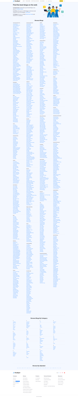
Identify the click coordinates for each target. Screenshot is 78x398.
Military (41, 332)
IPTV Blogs (14, 39)
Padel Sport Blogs (55, 261)
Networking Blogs (15, 34)
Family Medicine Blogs (56, 217)
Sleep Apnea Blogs (42, 85)
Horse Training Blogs (42, 104)
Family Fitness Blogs (29, 241)
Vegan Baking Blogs (29, 297)
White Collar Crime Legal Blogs (30, 102)
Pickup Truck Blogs (55, 128)
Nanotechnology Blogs (16, 52)
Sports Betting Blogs (56, 263)
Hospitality (27, 347)
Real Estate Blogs (42, 188)
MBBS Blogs (55, 216)
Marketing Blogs (15, 242)
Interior (27, 354)
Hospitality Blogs (28, 245)
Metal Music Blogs (15, 103)
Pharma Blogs (55, 223)
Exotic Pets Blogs (42, 101)
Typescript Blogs (42, 270)
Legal (40, 325)
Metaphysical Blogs (42, 141)
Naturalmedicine (42, 338)
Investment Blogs (15, 273)
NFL (40, 342)
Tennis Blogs (55, 255)
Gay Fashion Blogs (42, 34)
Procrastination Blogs (43, 83)
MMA (40, 333)
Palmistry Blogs (28, 221)
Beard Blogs (14, 199)
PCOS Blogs (54, 211)
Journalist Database (26, 384)
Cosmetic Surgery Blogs (16, 206)
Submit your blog (29, 14)
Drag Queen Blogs (42, 33)
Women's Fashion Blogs (16, 173)
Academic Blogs (28, 149)
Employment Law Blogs (29, 89)
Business (14, 339)
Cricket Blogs (55, 264)
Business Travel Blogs (29, 253)
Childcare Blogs (15, 145)
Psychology (41, 360)
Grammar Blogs (28, 141)
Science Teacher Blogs (29, 138)
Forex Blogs (14, 272)
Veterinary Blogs (42, 93)
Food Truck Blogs (28, 291)
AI (13, 323)
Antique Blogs (42, 120)
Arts (13, 325)
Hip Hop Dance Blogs (43, 248)
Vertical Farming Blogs (29, 38)
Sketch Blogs (41, 215)
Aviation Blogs (55, 139)
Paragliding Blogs (55, 269)
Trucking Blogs (55, 130)
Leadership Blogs (28, 174)
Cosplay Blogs (42, 246)
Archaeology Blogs (42, 119)
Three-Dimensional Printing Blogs (17, 46)
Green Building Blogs (56, 188)
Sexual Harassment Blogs (29, 100)
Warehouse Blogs (28, 184)
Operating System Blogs (16, 77)
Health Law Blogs (28, 99)
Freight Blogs (55, 131)
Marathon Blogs (55, 272)
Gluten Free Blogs (28, 285)
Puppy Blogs (41, 99)
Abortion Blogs (42, 200)
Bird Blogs (41, 95)
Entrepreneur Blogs (29, 176)
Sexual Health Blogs (56, 194)
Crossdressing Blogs (16, 162)
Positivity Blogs (42, 79)
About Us (14, 378)
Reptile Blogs (55, 181)
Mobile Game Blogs (55, 274)
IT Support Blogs (15, 55)
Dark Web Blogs (15, 42)
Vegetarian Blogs (28, 296)
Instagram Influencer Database (27, 389)
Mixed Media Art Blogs (43, 213)
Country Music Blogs (16, 109)
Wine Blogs (27, 306)
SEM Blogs (14, 264)
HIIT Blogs (27, 238)
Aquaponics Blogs (28, 52)
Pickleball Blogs (55, 256)
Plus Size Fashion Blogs (16, 170)
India (27, 352)
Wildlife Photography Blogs (16, 86)
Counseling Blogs (28, 148)
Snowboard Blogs (55, 266)
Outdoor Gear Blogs (55, 89)
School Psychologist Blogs (29, 146)
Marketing (41, 330)
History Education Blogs (29, 164)
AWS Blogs (14, 47)
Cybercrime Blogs (15, 133)
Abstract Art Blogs (42, 214)
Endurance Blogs (28, 239)
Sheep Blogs (28, 42)
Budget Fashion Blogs (16, 172)
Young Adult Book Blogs (16, 227)
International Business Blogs (30, 192)
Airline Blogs (55, 140)
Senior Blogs (14, 158)
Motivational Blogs (42, 76)
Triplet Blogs (14, 155)
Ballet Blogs (41, 209)
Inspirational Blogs (42, 77)
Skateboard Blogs (55, 268)
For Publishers (38, 378)
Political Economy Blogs (29, 79)
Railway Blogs (55, 135)
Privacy (14, 384)
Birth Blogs (14, 156)
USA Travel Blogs (28, 247)
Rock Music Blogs (15, 105)
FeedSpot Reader (19, 9)
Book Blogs (14, 216)
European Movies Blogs (56, 33)
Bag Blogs (14, 175)
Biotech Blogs (55, 154)
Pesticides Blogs (28, 41)
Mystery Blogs (15, 228)
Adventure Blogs (28, 258)
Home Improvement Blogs (43, 162)
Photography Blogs (15, 83)
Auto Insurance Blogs (56, 111)
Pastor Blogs (41, 150)
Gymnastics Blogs (28, 231)
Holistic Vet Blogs (42, 105)
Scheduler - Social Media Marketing (49, 386)
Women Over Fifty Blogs (43, 46)
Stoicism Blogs (42, 142)
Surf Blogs (54, 267)
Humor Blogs (55, 55)
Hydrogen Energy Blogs (56, 166)
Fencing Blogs (55, 254)
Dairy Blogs (27, 295)
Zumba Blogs (28, 234)
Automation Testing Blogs (43, 266)
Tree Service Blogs (28, 47)
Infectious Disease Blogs (56, 219)
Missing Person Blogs (16, 132)
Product (41, 358)
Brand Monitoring (46, 378)
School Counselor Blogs (29, 131)
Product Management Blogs (30, 187)
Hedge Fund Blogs (15, 285)
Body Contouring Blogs (16, 210)
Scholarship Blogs (28, 166)
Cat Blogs (41, 92)
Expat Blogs (41, 66)
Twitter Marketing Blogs (16, 252)
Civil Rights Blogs (28, 101)
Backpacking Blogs (55, 90)
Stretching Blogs (28, 240)
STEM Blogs (28, 133)
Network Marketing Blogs (16, 257)
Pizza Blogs (28, 294)
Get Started (28, 12)
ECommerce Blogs (15, 268)
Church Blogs (41, 151)
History (27, 345)
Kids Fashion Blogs (15, 166)
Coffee (14, 346)
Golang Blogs (41, 274)
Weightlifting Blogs (55, 270)
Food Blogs (27, 272)
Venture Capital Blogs (16, 286)
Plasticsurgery (42, 355)
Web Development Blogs (43, 258)
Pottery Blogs (41, 228)
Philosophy (41, 353)
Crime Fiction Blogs (15, 230)
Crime (14, 348)
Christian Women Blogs (43, 153)
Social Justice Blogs (29, 76)
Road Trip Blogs (28, 257)
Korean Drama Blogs (56, 49)
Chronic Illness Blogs (56, 209)
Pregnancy (41, 357)
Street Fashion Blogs (16, 174)
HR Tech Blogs (15, 72)
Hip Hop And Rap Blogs (16, 97)
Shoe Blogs (14, 171)
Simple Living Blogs (42, 65)
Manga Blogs (55, 47)
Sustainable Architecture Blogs (44, 186)
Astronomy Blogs (55, 147)
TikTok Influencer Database (27, 392)
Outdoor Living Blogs (56, 93)
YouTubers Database (26, 386)
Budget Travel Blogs (29, 252)
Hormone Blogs (55, 221)
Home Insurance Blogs (56, 113)
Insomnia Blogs (42, 86)
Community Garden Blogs (29, 53)
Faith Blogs (41, 146)
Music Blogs (14, 96)
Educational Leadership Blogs (30, 142)
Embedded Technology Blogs (17, 65)
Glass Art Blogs (42, 226)
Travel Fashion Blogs (29, 259)
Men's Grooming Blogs (16, 198)
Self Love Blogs (42, 78)
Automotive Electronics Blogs (57, 123)
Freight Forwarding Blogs (56, 136)
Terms (14, 386)
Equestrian (27, 326)
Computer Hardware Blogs (16, 64)
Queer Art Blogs (42, 38)
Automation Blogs (15, 41)
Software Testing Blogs (43, 265)
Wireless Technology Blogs (16, 69)
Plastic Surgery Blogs (16, 205)
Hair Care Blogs (15, 186)
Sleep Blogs (41, 84)
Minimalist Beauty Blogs (16, 204)
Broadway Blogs (55, 53)
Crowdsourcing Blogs (29, 194)
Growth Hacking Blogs (16, 258)
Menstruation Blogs (55, 197)
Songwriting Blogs (15, 121)
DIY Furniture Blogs (42, 169)
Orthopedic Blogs (55, 229)
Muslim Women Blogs (43, 59)
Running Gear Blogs (29, 235)
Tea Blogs (27, 304)
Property (41, 359)
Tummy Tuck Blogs (15, 209)
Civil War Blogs (42, 121)
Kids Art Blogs (42, 243)
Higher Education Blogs (29, 135)
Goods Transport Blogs (56, 133)
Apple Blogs (14, 38)
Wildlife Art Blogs (42, 218)
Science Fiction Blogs (16, 223)
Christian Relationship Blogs (43, 157)
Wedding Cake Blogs (56, 103)
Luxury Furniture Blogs (43, 167)
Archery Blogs (55, 273)
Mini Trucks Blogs (55, 129)
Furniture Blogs (42, 166)
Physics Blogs (55, 145)
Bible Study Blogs (42, 148)
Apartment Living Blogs (43, 187)
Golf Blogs (54, 242)
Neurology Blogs (55, 227)
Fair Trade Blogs (28, 193)
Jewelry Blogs (15, 164)
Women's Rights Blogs (29, 90)
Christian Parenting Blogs (43, 155)
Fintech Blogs (15, 296)
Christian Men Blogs (42, 154)
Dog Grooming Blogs (42, 108)
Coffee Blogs (28, 305)
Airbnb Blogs (28, 261)
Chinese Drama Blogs (56, 50)
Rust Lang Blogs (42, 275)
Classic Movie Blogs (56, 40)
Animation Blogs (55, 45)
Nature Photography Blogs (16, 89)
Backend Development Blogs (44, 260)
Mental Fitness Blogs (29, 237)
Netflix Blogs (55, 52)
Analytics (14, 324)
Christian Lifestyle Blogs (43, 149)
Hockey (27, 346)
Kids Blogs (14, 157)
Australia (14, 326)
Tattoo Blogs (41, 225)
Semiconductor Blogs (16, 66)
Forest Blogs (55, 173)
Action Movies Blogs (56, 36)
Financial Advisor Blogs (16, 275)
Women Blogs (41, 44)
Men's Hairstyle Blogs (16, 201)
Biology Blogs (55, 149)
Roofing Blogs (42, 173)
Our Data (14, 379)
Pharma (41, 352)
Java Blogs (41, 268)
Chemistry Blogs (55, 155)
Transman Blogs (42, 31)
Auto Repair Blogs (55, 127)
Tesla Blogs (54, 124)
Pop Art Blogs (42, 217)
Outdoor (41, 347)
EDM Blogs (14, 101)
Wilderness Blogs (55, 178)
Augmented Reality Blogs (16, 37)
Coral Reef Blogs (55, 179)
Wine (54, 349)
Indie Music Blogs (15, 99)
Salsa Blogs (41, 249)
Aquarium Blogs (42, 97)
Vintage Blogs (42, 61)
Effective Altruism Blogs (43, 135)
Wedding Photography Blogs (17, 91)
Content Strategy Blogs (16, 265)
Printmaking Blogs (42, 222)
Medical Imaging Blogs (56, 210)
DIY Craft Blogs (42, 230)
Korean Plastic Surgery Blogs (17, 211)
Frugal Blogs (41, 53)
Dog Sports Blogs (42, 109)
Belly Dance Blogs (42, 247)
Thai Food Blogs (28, 293)
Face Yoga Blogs (28, 236)
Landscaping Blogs (29, 48)
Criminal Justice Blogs (29, 91)
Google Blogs (15, 76)
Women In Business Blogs (29, 183)
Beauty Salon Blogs (15, 203)
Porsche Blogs (55, 126)
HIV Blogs (54, 218)
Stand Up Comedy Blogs (56, 54)
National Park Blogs (55, 175)
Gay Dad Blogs (42, 36)
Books (14, 338)
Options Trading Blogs (16, 278)
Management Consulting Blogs (30, 181)
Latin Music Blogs (15, 118)
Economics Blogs (15, 274)
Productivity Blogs (42, 80)
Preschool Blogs (28, 143)
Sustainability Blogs (55, 185)
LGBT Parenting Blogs (43, 32)
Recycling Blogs (55, 184)
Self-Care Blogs (42, 82)
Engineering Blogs (15, 80)
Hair (26, 343)
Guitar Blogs (14, 108)
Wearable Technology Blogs (16, 68)
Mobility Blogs (55, 138)
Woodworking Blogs (42, 168)
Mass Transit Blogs (55, 134)
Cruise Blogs (28, 246)
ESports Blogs (55, 275)
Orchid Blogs (28, 49)
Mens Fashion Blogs (15, 167)
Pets (40, 351)
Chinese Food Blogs (29, 287)
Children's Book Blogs (16, 222)
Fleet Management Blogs (56, 132)
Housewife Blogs (15, 143)
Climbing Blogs (55, 87)
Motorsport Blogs (55, 239)
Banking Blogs (15, 297)
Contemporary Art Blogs (43, 210)
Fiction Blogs (14, 229)
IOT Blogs (14, 31)
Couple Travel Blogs (29, 256)
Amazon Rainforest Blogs (56, 182)
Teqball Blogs (55, 262)
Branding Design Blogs (16, 260)
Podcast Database (26, 381)
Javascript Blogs (42, 269)
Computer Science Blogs (16, 79)
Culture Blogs (41, 49)
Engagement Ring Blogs (56, 102)
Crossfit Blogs (28, 233)
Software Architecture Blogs (43, 264)
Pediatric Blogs (55, 225)
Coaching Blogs (28, 137)
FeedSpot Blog (60, 384)
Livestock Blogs (28, 34)
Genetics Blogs (55, 151)
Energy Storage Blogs (56, 169)
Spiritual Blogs (28, 208)
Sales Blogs (14, 259)
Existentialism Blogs (42, 138)
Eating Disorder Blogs (56, 212)
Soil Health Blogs (28, 37)
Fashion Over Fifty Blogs (16, 163)
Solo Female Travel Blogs (29, 248)
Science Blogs (55, 143)
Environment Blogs (55, 144)
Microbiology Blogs (55, 153)
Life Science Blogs (55, 150)
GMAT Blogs (28, 165)
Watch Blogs (14, 168)
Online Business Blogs (29, 189)
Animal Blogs (41, 90)
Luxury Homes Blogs (42, 185)
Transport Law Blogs (29, 108)
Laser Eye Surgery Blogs (56, 222)
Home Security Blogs (16, 43)
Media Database (38, 381)
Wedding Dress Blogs (56, 100)
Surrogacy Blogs (15, 154)
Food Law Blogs (28, 104)
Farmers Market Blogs (29, 33)
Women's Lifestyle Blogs (43, 47)
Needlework (41, 340)
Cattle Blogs (28, 39)
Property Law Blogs (29, 98)
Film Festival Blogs (55, 41)
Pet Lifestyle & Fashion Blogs (44, 100)
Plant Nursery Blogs (29, 50)
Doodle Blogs (41, 251)
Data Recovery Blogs (16, 53)
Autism (14, 327)
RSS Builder (45, 384)
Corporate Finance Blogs (16, 276)
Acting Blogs (55, 44)
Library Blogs (15, 220)
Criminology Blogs (28, 103)
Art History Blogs (42, 211)
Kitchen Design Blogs (43, 170)
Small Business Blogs (29, 180)
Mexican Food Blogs (29, 286)
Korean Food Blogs (28, 289)
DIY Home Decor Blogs (43, 165)
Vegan (54, 343)
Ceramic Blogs (42, 227)
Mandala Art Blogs (42, 220)
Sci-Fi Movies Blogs (55, 37)
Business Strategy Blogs (29, 191)
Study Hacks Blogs (29, 145)
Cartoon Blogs (55, 48)
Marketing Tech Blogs (16, 262)
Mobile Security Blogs (16, 73)
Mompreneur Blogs (28, 186)
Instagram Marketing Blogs (16, 253)
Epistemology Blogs (42, 137)
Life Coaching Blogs (42, 48)
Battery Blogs (55, 170)
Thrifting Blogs (42, 62)
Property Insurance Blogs (56, 112)
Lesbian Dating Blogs (43, 35)
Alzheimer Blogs (55, 215)
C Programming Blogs (43, 271)
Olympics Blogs (55, 253)
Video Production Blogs (56, 65)
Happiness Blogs (42, 56)
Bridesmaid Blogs (55, 105)
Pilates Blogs (28, 230)
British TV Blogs (55, 51)
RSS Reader (37, 379)
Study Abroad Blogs (29, 140)
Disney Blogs (55, 39)
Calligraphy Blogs (42, 224)
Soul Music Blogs (15, 119)
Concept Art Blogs (42, 216)
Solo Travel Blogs (28, 250)
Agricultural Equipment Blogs (30, 40)
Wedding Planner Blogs (56, 101)
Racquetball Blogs (55, 260)
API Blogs (41, 262)
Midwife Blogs (15, 150)
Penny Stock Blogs (15, 280)
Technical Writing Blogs (16, 50)
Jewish (27, 357)
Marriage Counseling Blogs (16, 147)
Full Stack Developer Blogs (43, 259)
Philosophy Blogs (42, 118)
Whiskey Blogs (28, 303)
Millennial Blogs (42, 63)
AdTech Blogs (15, 266)
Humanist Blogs (42, 140)
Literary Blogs (15, 218)
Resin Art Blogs (42, 229)
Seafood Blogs (28, 292)
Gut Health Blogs (55, 198)
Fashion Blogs (15, 161)
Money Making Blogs (16, 283)
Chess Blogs (55, 285)
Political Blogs (28, 66)
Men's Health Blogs (55, 196)
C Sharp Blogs (42, 273)
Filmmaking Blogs (55, 42)
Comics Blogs (15, 225)
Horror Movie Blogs (55, 38)
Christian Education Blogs (43, 152)
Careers (16, 381)
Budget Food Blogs (28, 301)
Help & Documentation (61, 379)
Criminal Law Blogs (28, 97)
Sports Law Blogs (28, 92)
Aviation (14, 329)
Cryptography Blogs (15, 75)
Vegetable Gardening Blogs (30, 32)
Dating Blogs (41, 50)
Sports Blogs (55, 236)
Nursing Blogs (55, 228)
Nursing (41, 343)
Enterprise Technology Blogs (17, 74)
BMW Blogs (54, 125)
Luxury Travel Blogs (29, 251)
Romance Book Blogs (16, 224)
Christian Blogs (42, 145)
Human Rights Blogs (29, 87)
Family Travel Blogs (29, 249)
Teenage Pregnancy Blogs (43, 199)
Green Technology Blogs (56, 186)
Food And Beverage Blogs (29, 273)
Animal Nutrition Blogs (43, 106)
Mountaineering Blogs (56, 92)
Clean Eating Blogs (28, 299)
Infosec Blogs (15, 33)
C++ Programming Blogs (43, 272)
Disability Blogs (55, 199)
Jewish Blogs (28, 219)
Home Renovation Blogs (43, 163)
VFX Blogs (54, 66)
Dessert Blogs (28, 288)
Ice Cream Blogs (28, 300)
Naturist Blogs (42, 54)
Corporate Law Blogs (29, 93)
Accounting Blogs (28, 109)
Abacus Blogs (28, 163)
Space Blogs (55, 146)
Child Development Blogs (16, 148)
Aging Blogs (54, 195)
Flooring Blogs (42, 172)
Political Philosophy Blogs (29, 78)
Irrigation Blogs (28, 35)
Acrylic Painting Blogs (43, 219)
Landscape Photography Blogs (17, 92)
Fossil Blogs (41, 133)
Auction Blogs (28, 190)
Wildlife (54, 348)
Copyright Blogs (28, 88)
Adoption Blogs (15, 152)
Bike (13, 337)
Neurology (41, 341)
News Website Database (26, 387)
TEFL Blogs (27, 151)
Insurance (27, 353)
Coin (13, 347)
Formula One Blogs (55, 240)
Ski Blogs (54, 265)
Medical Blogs (55, 192)
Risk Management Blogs (29, 182)
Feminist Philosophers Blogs (43, 139)
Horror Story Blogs (15, 226)
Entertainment (28, 325)
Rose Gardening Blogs (29, 54)
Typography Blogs (42, 223)
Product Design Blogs (29, 188)
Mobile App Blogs (15, 40)
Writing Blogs (15, 221)
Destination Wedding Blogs (56, 98)
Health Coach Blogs (55, 193)
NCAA (40, 339)
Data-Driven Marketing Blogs (17, 263)
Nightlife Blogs (55, 64)
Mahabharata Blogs (42, 131)
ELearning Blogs (28, 132)
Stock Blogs (14, 277)
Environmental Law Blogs (29, 95)
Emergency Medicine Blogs (56, 220)
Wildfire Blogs (55, 177)
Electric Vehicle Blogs (56, 122)
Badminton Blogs (55, 259)
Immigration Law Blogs (29, 105)
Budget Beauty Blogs (16, 202)
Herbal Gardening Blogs (29, 55)
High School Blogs (28, 144)
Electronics (27, 323)
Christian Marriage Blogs (43, 156)
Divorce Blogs (15, 144)
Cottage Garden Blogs (29, 51)
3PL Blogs (54, 137)
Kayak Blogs (55, 88)
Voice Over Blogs (15, 71)
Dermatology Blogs (15, 212)
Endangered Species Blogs (56, 180)
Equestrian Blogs (55, 241)
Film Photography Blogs (16, 85)
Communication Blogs (29, 177)
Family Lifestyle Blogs (16, 149)
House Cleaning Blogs (43, 164)
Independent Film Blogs (56, 34)
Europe (27, 327)
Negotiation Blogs (28, 196)
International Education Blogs (30, 153)
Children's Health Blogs (56, 226)
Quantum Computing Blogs (16, 51)
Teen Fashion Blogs (15, 169)
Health (27, 344)
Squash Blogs (55, 258)
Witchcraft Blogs (28, 220)
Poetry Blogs (14, 217)
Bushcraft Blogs (55, 91)
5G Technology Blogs (16, 70)
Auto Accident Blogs (29, 106)
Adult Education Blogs (29, 152)
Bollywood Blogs (55, 31)
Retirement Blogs (15, 284)
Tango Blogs (41, 250)
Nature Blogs (55, 171)
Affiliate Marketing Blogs (16, 255)
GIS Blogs (14, 36)
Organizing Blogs (42, 52)
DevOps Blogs (42, 263)
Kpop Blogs (14, 104)
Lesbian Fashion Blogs (43, 37)
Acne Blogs (14, 213)
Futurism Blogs (15, 45)
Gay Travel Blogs (28, 260)
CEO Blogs (27, 179)
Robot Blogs (14, 67)
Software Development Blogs (44, 254)
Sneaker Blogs (15, 165)
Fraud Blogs (14, 131)
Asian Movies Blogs (55, 32)
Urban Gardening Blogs (29, 44)
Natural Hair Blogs (15, 188)
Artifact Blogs (41, 132)
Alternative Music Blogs (16, 107)
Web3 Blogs (14, 48)
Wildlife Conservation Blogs (57, 174)
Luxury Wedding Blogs (56, 99)
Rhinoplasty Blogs (15, 207)
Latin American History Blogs (44, 134)
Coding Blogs (41, 256)
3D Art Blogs (41, 221)
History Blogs (41, 117)
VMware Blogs (15, 49)
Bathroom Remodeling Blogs (43, 171)
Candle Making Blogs (43, 241)
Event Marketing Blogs (16, 261)
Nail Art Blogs (41, 245)
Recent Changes (60, 381)
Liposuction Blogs (15, 208)
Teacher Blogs (28, 121)
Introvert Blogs (42, 57)
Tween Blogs (14, 153)
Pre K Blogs (27, 147)
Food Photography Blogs (16, 87)
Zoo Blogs (54, 176)
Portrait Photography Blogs (16, 93)
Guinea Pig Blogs (42, 103)
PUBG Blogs (54, 286)
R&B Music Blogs (15, 100)
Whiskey (54, 347)
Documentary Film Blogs (56, 35)
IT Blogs (14, 35)
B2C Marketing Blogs (16, 256)
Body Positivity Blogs (42, 81)
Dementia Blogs (55, 214)
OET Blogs (27, 150)
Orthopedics (41, 346)
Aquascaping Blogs (29, 43)
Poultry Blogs (41, 96)
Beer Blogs (27, 302)
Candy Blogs (28, 290)
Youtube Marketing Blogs (16, 254)
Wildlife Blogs (55, 172)
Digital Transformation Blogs (17, 44)
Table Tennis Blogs (55, 257)
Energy (27, 324)
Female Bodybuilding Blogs (30, 232)
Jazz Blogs (14, 106)
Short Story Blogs (15, 219)
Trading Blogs (15, 279)
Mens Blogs (41, 45)
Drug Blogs (54, 224)
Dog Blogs (41, 91)
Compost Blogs (28, 45)
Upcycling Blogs (42, 64)
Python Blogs (41, 267)
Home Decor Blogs (42, 161)
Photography (41, 354)
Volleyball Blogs (55, 252)
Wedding (54, 346)
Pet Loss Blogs (42, 107)
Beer (13, 336)
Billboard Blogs (15, 267)
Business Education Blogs (29, 185)
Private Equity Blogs (15, 282)
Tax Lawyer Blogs (28, 107)
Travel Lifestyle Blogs (29, 255)
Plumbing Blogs (42, 174)
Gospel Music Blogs (15, 98)
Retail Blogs (28, 178)
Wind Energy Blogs (55, 165)
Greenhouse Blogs (28, 46)
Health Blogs (55, 191)
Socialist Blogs (28, 77)
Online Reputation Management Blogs (31, 195)
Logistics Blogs (28, 175)
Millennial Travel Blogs (29, 262)
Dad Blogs (14, 146)
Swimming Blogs (55, 271)
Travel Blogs (28, 244)
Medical (41, 331)
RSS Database (25, 378)
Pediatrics (41, 350)
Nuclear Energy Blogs (56, 168)
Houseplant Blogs (28, 31)
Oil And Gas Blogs (55, 167)
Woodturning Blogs (42, 242)
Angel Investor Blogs (16, 281)
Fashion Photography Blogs (16, 88)
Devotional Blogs (42, 147)
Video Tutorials (60, 378)
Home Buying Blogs (42, 189)
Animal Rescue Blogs (42, 98)
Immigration (28, 351)
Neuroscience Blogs (56, 152)
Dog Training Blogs (42, 94)
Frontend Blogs (42, 261)
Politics (41, 356)
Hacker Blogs (41, 255)
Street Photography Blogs (16, 84)
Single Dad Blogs (15, 151)
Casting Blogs (55, 67)
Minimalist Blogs (42, 58)
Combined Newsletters (47, 379)
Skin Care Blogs (15, 187)
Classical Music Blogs (16, 102)
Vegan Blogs (28, 275)
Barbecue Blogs (28, 274)
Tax (53, 336)
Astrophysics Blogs (55, 148)
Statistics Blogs (28, 139)
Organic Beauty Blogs (16, 200)
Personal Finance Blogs (16, 271)
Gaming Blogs (55, 237)
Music (40, 335)
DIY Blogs (41, 51)
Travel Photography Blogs (16, 90)
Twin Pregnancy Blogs (43, 198)
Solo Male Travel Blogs (29, 263)
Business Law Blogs (29, 96)
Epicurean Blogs (42, 136)
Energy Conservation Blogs (56, 187)
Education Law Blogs (29, 94)
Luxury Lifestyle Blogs (43, 60)
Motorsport (41, 334)
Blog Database (25, 379)
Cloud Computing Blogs (16, 32)
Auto (13, 328)
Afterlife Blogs (28, 218)
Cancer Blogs (55, 230)
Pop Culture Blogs (42, 55)
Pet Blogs (41, 89)
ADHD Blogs (55, 213)
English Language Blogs (29, 134)
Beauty (14, 335)
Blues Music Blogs (15, 120)
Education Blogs (28, 120)
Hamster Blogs (42, 102)
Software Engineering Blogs (43, 257)
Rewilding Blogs (55, 183)
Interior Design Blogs (42, 160)
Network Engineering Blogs (16, 78)
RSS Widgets (46, 381)
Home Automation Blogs (43, 175)
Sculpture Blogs (42, 212)
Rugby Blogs (55, 238)
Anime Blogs (55, 46)
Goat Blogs (27, 36)
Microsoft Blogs (15, 54)
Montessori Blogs (28, 136)
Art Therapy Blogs (42, 244)
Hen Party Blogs (55, 104)
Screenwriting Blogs (56, 43)
